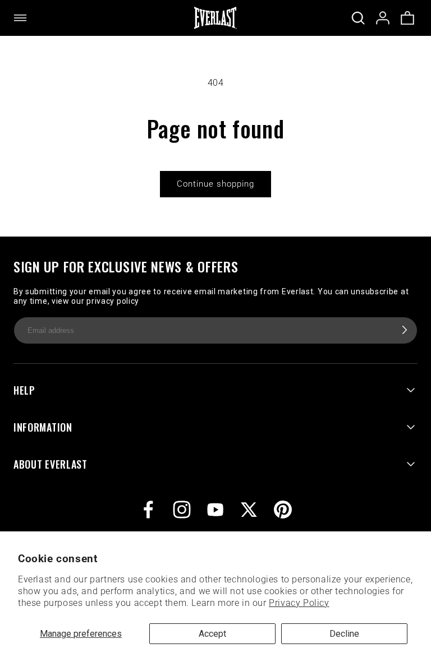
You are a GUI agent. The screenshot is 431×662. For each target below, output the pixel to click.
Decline (344, 633)
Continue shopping (215, 184)
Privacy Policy (299, 603)
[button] (26, 18)
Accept (212, 633)
